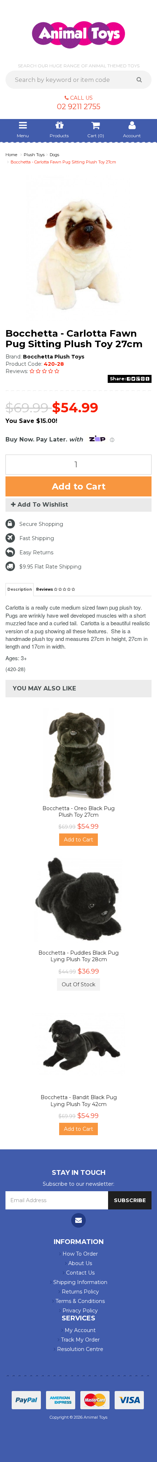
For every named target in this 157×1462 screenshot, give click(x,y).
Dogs (54, 154)
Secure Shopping (41, 524)
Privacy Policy (79, 1310)
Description (19, 589)
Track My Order (80, 1339)
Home (11, 154)
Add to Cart (79, 486)
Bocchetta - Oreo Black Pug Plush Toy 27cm (78, 811)
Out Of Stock (78, 984)
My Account (79, 1330)
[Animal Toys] (78, 30)
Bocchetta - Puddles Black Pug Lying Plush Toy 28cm (78, 956)
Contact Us (80, 1272)
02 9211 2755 (78, 106)
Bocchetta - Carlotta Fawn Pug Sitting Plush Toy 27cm (63, 162)
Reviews (45, 589)
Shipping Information (79, 1282)
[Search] (142, 80)
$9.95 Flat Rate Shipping (50, 566)
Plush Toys (34, 154)
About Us (79, 1263)
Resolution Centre (79, 1349)
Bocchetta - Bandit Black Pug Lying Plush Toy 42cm (79, 1100)
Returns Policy (79, 1291)
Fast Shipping (36, 538)
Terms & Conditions (79, 1301)
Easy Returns (36, 552)
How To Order (79, 1254)
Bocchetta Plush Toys (53, 356)
